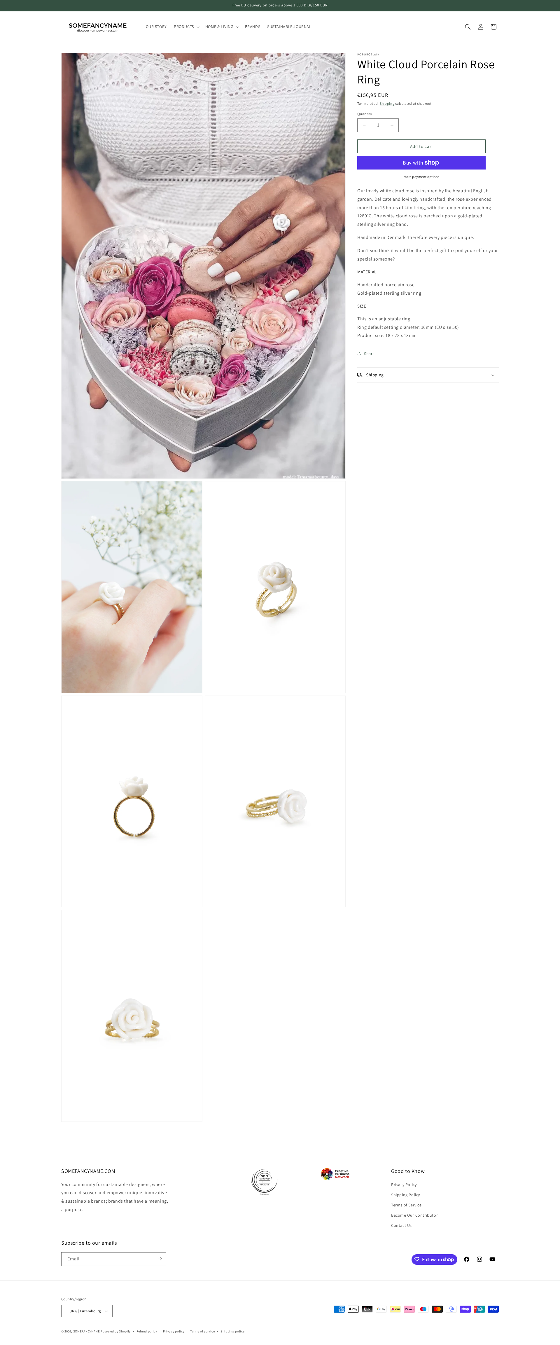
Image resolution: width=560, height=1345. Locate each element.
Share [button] (369, 353)
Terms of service (202, 1332)
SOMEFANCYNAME (86, 1332)
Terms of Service (406, 1204)
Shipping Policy (405, 1194)
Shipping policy (232, 1332)
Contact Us (401, 1225)
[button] (186, 26)
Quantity (364, 113)
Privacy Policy (403, 1184)
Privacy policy (174, 1332)
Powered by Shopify (116, 1332)
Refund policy (146, 1332)
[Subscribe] (159, 1259)
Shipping (387, 103)
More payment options (422, 176)
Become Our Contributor (414, 1215)
